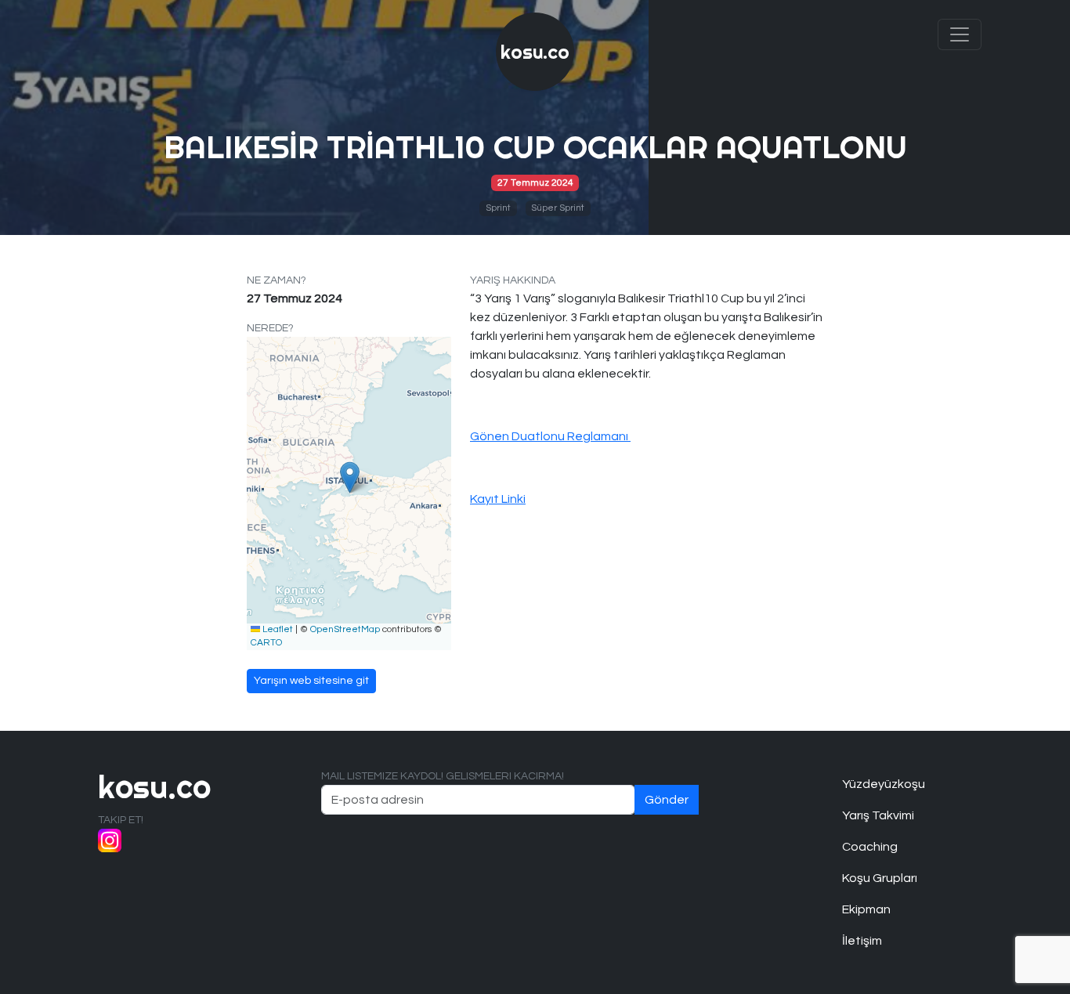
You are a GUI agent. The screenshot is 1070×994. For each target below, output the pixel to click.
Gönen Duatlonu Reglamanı (550, 436)
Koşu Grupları (879, 878)
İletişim (862, 940)
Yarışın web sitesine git (311, 680)
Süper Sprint (557, 208)
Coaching (870, 846)
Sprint (498, 208)
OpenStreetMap (345, 629)
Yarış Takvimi (878, 815)
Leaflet (276, 629)
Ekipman (866, 909)
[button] (350, 477)
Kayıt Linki (498, 499)
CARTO (266, 643)
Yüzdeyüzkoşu (883, 784)
